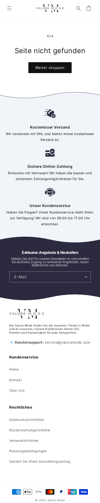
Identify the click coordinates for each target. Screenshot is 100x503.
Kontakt (15, 380)
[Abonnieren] (85, 276)
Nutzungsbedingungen (28, 451)
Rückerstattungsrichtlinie (29, 430)
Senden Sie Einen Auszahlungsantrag (39, 461)
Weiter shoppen (50, 67)
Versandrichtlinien (24, 440)
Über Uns (17, 390)
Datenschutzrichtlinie (26, 420)
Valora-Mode (56, 500)
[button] (9, 8)
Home (14, 369)
